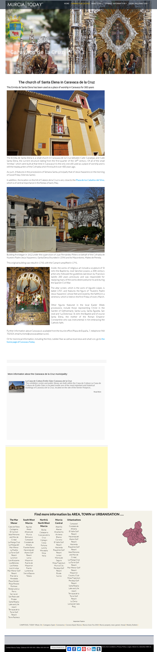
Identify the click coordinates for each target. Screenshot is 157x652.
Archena (59, 534)
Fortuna (44, 545)
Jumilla (44, 548)
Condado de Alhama (29, 543)
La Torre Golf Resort (14, 553)
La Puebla (14, 550)
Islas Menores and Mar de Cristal (14, 537)
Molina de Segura (59, 559)
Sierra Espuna (29, 573)
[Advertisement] (57, 477)
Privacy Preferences (58, 647)
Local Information (138, 3)
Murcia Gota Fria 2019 (90, 625)
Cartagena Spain (49, 625)
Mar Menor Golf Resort (13, 572)
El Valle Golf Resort (59, 543)
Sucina (58, 576)
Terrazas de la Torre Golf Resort (14, 612)
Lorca (29, 558)
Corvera (59, 539)
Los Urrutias (14, 568)
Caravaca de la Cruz (80, 3)
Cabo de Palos (14, 527)
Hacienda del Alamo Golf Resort (29, 552)
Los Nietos (14, 565)
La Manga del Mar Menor (14, 546)
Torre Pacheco (14, 617)
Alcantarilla (58, 532)
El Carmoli (14, 532)
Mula (44, 553)
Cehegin (43, 540)
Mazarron (29, 560)
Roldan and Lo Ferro (13, 590)
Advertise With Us (145, 647)
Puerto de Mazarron (29, 564)
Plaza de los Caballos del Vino (90, 180)
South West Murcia (29, 521)
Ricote (58, 573)
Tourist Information (115, 3)
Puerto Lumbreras (29, 569)
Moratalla (44, 550)
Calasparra (44, 532)
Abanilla (59, 527)
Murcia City (59, 565)
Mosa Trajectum (58, 563)
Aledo (29, 529)
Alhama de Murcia (29, 533)
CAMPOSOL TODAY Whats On (31, 625)
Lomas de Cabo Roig (74, 605)
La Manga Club (14, 542)
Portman (14, 586)
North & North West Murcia (44, 522)
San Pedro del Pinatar (14, 597)
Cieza (44, 543)
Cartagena (14, 529)
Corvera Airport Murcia (74, 625)
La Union (13, 558)
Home (66, 3)
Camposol (29, 539)
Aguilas (29, 527)
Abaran (59, 529)
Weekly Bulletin (131, 625)
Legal (129, 647)
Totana (29, 576)
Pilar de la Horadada (14, 577)
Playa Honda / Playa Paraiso (14, 582)
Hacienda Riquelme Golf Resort (59, 550)
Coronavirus (60, 625)
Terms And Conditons (109, 647)
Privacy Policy (121, 647)
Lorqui (58, 555)
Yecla (44, 555)
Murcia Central (59, 521)
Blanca (58, 537)
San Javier (14, 594)
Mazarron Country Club (73, 574)
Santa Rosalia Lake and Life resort (14, 604)
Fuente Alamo (28, 547)
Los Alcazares (14, 560)
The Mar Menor (14, 521)
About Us (135, 647)
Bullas (43, 530)
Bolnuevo (29, 537)
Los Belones (14, 563)
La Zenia (73, 601)
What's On (96, 3)
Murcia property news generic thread (112, 625)
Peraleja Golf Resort (59, 569)
